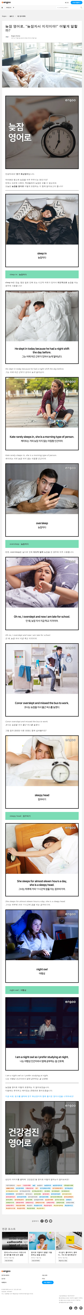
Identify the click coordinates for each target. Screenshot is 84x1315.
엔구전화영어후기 (58, 1188)
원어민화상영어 (19, 1200)
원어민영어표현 (32, 1197)
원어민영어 (46, 1194)
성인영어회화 (20, 1188)
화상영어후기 (41, 1208)
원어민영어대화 (21, 1197)
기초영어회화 (27, 1185)
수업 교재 (44, 1275)
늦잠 (34, 1185)
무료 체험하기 (76, 2)
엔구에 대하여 (5, 1275)
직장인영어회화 (20, 1205)
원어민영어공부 (55, 1194)
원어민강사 (29, 1194)
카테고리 (8, 7)
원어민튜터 (9, 1200)
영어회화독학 (10, 1194)
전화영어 (68, 1200)
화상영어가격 (38, 1205)
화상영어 (29, 1205)
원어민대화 (37, 1194)
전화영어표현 (60, 1202)
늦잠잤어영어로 (57, 1185)
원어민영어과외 (66, 1194)
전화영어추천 (50, 1202)
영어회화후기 (20, 1194)
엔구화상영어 (69, 1188)
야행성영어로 (29, 1188)
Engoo (4, 16)
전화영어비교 (29, 1202)
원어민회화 (29, 1200)
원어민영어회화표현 (56, 1197)
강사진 (3, 1278)
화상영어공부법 (58, 1205)
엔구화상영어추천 (25, 1191)
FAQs (43, 1278)
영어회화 (47, 1191)
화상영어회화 (31, 1208)
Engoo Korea (15, 36)
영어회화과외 (65, 1191)
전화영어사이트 (40, 1202)
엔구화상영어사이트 (12, 1191)
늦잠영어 (39, 1185)
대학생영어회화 (68, 1185)
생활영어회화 (10, 1188)
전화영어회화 (70, 1202)
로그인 (67, 2)
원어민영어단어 (10, 1197)
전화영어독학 (20, 1202)
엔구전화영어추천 (45, 1188)
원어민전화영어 (68, 1197)
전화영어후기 (10, 1205)
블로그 (12, 16)
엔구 (37, 1188)
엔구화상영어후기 (37, 1191)
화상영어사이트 (10, 1208)
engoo (19, 1185)
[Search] (81, 7)
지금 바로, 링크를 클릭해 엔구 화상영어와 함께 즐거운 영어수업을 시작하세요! (39, 1096)
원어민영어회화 (43, 1197)
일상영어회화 (49, 1200)
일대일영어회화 (38, 1200)
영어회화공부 (56, 1191)
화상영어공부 (48, 1205)
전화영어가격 (10, 1202)
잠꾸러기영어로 (59, 1200)
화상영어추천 (21, 1208)
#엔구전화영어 (10, 1185)
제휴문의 (4, 1282)
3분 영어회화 (21, 16)
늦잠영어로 (47, 1185)
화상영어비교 (69, 1205)
